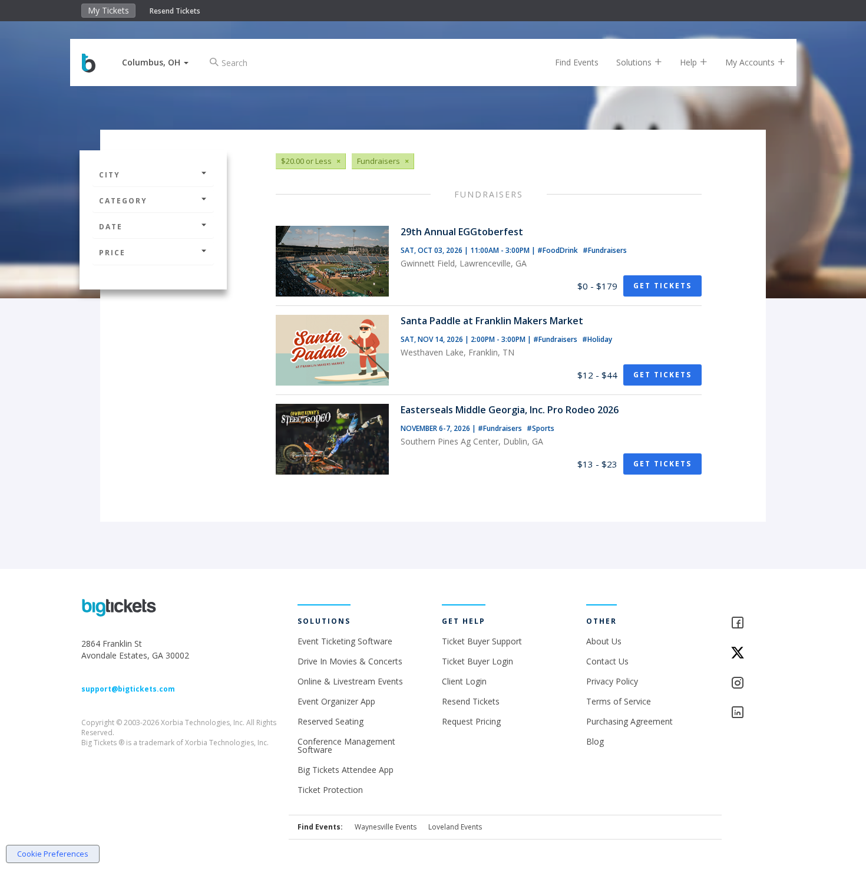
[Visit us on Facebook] (758, 623)
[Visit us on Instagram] (758, 683)
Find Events (577, 62)
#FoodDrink (558, 250)
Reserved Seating (330, 721)
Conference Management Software (346, 745)
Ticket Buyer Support (482, 641)
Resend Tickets (175, 11)
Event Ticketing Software (345, 641)
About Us (604, 641)
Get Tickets (662, 286)
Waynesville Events (386, 827)
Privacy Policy (612, 681)
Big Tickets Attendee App (346, 769)
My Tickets (108, 10)
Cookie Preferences (52, 853)
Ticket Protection (330, 789)
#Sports (540, 428)
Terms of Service (618, 701)
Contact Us (607, 661)
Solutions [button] (635, 62)
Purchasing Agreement (629, 721)
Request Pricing (471, 721)
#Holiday (597, 339)
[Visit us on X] (758, 653)
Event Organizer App (336, 701)
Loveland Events (455, 827)
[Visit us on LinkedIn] (758, 713)
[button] (155, 62)
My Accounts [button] (751, 62)
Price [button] (112, 253)
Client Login (464, 681)
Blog (595, 741)
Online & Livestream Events (350, 681)
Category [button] (123, 201)
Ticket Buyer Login (477, 661)
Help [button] (689, 62)
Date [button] (111, 227)
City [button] (109, 175)
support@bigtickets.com (128, 689)
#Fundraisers (605, 250)
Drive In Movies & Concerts (350, 661)
